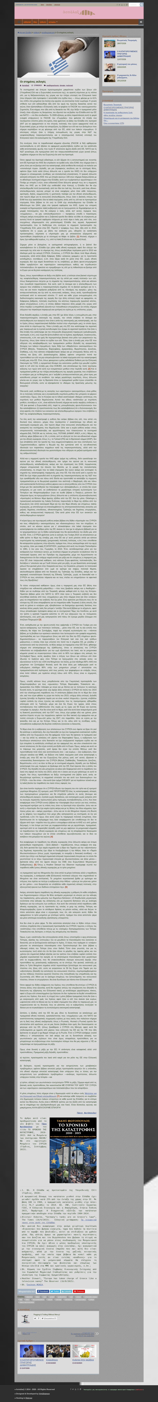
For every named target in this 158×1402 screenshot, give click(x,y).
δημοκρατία (62, 1297)
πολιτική (69, 85)
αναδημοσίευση (48, 32)
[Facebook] (117, 4)
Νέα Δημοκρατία (38, 1299)
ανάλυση (29, 1297)
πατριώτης (68, 1299)
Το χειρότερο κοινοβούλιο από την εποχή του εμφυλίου (82, 1334)
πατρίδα (58, 1299)
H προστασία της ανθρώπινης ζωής (118, 112)
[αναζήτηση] (142, 5)
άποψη (62, 85)
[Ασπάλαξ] (79, 12)
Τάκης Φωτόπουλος (27, 1302)
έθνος (78, 1297)
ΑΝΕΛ (38, 1297)
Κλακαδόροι (52, 1360)
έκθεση (43, 22)
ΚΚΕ (21, 1299)
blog (42, 5)
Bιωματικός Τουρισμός (113, 105)
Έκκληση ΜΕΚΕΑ (35, 1285)
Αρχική (19, 21)
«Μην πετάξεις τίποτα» (113, 115)
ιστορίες (52, 22)
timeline (49, 5)
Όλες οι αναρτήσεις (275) (114, 123)
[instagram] (124, 4)
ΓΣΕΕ (44, 1297)
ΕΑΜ (71, 1297)
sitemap (57, 5)
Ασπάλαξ (25, 85)
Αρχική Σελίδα (25, 32)
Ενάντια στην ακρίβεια (83, 1360)
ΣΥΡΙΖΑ (91, 1299)
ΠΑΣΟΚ (50, 1299)
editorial (27, 22)
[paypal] (127, 4)
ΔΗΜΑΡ (52, 1297)
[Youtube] (122, 4)
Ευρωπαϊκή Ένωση (91, 1297)
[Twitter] (119, 4)
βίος (35, 22)
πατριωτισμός (81, 1299)
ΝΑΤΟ (27, 1299)
